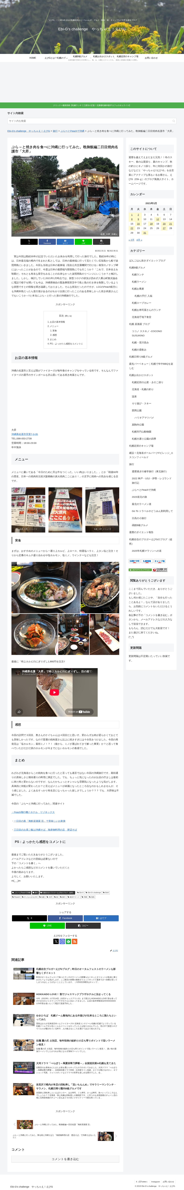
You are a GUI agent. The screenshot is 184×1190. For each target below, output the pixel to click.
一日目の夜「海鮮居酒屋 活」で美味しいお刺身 (39, 821)
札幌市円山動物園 (141, 431)
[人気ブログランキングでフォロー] (140, 569)
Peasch (17, 897)
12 (157, 219)
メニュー (54, 326)
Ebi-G (81, 893)
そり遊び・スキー (141, 403)
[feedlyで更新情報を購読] (68, 941)
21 (170, 223)
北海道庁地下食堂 (141, 317)
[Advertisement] (92, 82)
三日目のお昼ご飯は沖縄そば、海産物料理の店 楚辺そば (45, 829)
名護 (42, 897)
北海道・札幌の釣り (143, 389)
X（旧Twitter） (142, 1182)
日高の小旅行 (139, 518)
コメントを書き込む (65, 1159)
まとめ (53, 339)
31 (144, 232)
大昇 (50, 897)
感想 (55, 335)
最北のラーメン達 (141, 504)
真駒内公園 (138, 424)
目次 (61, 315)
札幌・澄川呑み (140, 342)
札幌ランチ (138, 274)
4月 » (139, 240)
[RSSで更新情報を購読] (74, 941)
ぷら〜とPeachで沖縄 (22, 893)
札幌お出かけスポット (141, 375)
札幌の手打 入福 (143, 296)
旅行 (36, 893)
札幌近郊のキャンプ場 (141, 445)
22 (132, 228)
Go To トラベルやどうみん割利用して (152, 511)
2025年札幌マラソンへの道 (147, 551)
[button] (173, 121)
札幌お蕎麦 (138, 288)
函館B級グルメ (140, 525)
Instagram (155, 1182)
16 (138, 223)
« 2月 (131, 240)
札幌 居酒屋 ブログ (139, 324)
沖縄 (85, 897)
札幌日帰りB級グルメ (141, 356)
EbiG (107, 893)
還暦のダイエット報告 (141, 532)
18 (151, 223)
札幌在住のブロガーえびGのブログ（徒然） (58, 893)
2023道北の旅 (139, 497)
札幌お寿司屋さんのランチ (146, 310)
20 (164, 223)
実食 (55, 330)
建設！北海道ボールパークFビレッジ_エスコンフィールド (151, 455)
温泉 (134, 396)
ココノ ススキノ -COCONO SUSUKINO (147, 333)
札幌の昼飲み (139, 349)
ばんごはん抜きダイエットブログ (147, 260)
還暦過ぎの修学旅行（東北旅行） (150, 471)
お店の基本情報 (57, 322)
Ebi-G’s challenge (94, 893)
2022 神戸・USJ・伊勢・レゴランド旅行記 (152, 480)
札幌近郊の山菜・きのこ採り (147, 382)
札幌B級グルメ (137, 267)
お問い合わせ (168, 1182)
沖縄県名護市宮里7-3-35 (24, 434)
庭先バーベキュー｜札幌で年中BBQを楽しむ (151, 366)
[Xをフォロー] (56, 941)
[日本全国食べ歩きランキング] (159, 569)
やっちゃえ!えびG (30, 897)
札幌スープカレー (141, 303)
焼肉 (92, 897)
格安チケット (74, 897)
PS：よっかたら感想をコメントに (66, 343)
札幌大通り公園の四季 (144, 438)
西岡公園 (137, 410)
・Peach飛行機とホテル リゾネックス (33, 812)
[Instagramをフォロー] (62, 941)
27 (164, 228)
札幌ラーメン (139, 281)
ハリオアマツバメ (144, 417)
